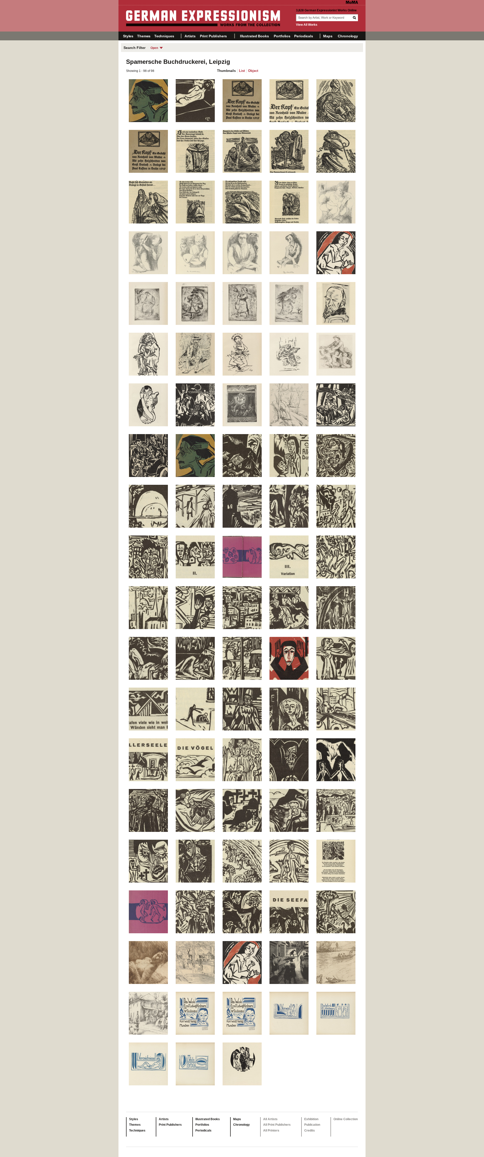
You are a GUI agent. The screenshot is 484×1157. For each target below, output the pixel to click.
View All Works (306, 24)
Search (355, 17)
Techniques (164, 36)
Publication (312, 1124)
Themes (143, 36)
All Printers (271, 1130)
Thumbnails (226, 71)
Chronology (348, 36)
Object (253, 71)
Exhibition (311, 1119)
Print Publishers (213, 36)
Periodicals (303, 36)
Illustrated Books (254, 36)
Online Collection (346, 1119)
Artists (190, 36)
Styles (128, 36)
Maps (327, 36)
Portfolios (282, 36)
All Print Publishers (277, 1124)
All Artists (270, 1119)
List (242, 71)
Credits (309, 1130)
